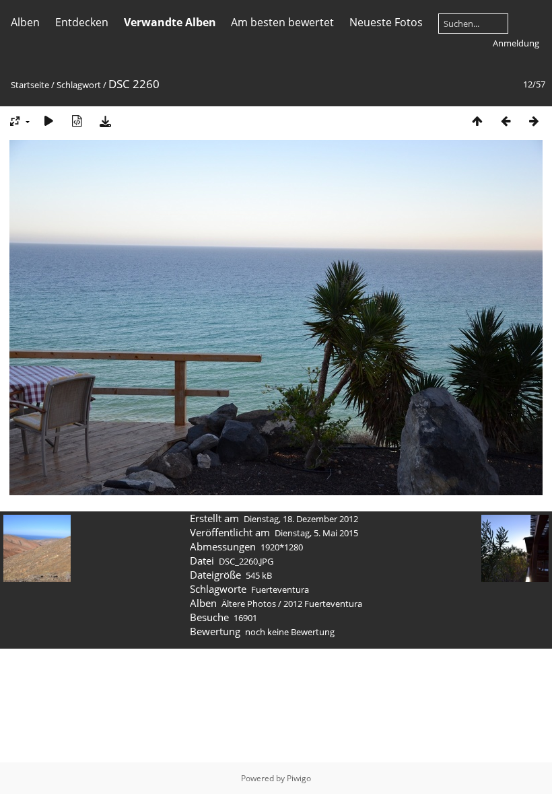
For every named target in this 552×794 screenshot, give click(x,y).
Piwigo (299, 778)
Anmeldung (516, 43)
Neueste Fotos (386, 22)
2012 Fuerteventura (322, 604)
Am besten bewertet (282, 22)
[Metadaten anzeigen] (77, 121)
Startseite (30, 85)
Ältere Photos (248, 604)
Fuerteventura (280, 589)
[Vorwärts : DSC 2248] (534, 121)
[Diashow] (48, 121)
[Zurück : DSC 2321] (505, 121)
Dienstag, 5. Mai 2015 (316, 533)
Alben (25, 22)
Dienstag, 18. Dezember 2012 (301, 519)
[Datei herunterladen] (105, 121)
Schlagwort (79, 85)
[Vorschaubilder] (477, 121)
